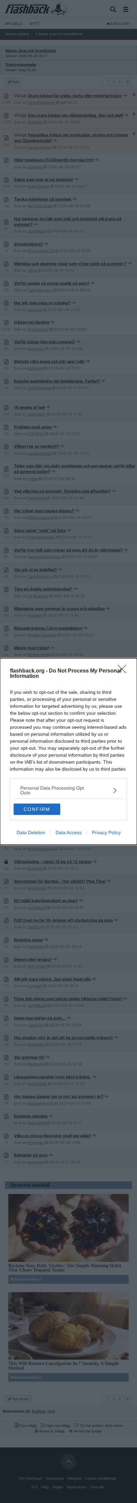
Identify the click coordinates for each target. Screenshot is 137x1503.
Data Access (68, 832)
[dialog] (68, 751)
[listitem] (68, 790)
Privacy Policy (106, 832)
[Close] (124, 671)
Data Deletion (31, 832)
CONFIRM (37, 809)
